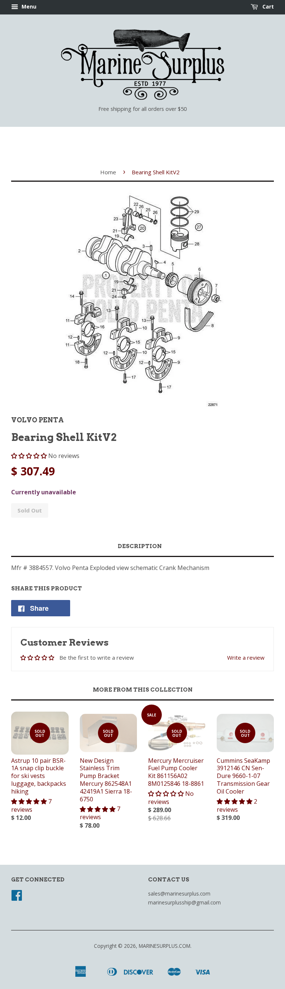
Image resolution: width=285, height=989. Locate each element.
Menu (28, 6)
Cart (267, 6)
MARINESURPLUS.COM (164, 945)
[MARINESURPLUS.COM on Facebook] (16, 897)
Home (108, 172)
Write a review (246, 657)
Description (140, 546)
